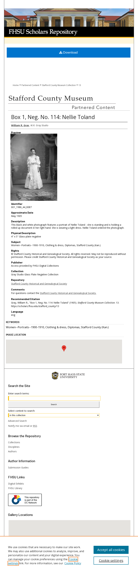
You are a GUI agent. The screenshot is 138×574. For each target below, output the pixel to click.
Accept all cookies (111, 549)
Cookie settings (111, 560)
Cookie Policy (72, 563)
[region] (69, 555)
